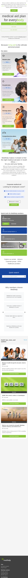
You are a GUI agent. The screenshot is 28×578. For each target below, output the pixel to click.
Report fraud (3, 567)
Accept (14, 10)
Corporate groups (11, 261)
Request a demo (14, 201)
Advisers (19, 259)
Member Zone (22, 36)
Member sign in (4, 574)
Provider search (4, 571)
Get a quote (14, 23)
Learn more (8, 74)
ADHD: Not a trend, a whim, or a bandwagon (13, 395)
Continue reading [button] (14, 373)
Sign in (6, 223)
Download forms (4, 573)
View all (25, 339)
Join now (13, 26)
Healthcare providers (14, 263)
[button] (3, 312)
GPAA (19, 261)
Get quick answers (5, 566)
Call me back (13, 29)
